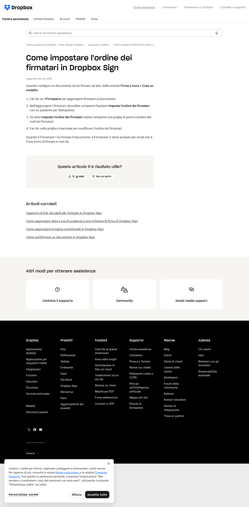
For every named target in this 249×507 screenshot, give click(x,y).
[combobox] (124, 33)
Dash (64, 373)
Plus (63, 349)
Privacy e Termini (139, 361)
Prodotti (80, 18)
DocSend (66, 379)
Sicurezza (32, 387)
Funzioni (31, 375)
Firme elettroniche (106, 397)
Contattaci (136, 355)
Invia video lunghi (106, 359)
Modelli (30, 405)
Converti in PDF (104, 403)
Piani (64, 398)
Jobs (201, 355)
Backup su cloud (105, 385)
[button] (30, 33)
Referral (169, 393)
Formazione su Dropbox (198, 7)
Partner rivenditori (175, 399)
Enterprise (67, 367)
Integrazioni (33, 369)
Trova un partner (174, 415)
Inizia (94, 18)
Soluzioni (32, 381)
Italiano (30, 453)
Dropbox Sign (69, 385)
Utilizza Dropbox (44, 18)
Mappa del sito (138, 397)
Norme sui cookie (140, 367)
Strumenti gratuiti (37, 412)
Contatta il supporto (232, 7)
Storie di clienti (173, 361)
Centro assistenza (144, 7)
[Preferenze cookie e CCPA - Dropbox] (59, 481)
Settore (65, 361)
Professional (68, 355)
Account (65, 18)
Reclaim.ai (67, 391)
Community (169, 7)
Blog (167, 349)
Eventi (168, 355)
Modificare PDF (104, 391)
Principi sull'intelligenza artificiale (139, 387)
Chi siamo (204, 349)
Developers (171, 377)
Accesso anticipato (37, 393)
